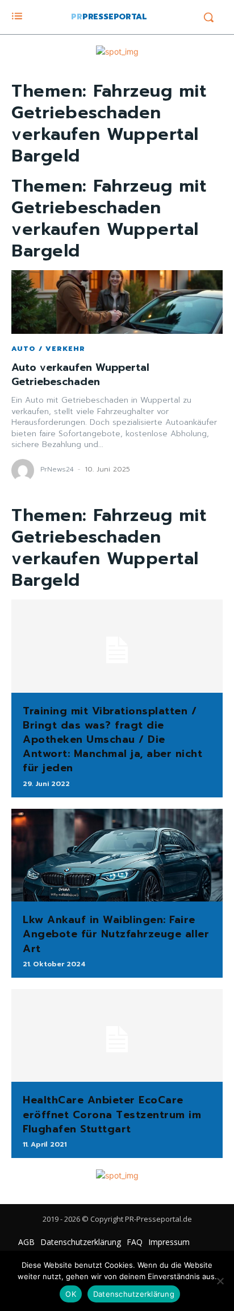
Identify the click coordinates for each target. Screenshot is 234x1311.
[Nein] (219, 1281)
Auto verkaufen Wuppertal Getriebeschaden (80, 374)
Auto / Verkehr (48, 348)
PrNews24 (57, 469)
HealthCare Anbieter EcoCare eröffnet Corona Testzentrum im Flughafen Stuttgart (112, 1114)
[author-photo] (24, 470)
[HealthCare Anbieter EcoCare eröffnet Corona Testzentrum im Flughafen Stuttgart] (117, 1035)
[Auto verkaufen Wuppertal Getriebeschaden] (117, 302)
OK (70, 1293)
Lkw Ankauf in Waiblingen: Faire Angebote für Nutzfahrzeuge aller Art (116, 934)
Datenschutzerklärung (133, 1293)
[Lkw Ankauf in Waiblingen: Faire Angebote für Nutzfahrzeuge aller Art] (117, 855)
